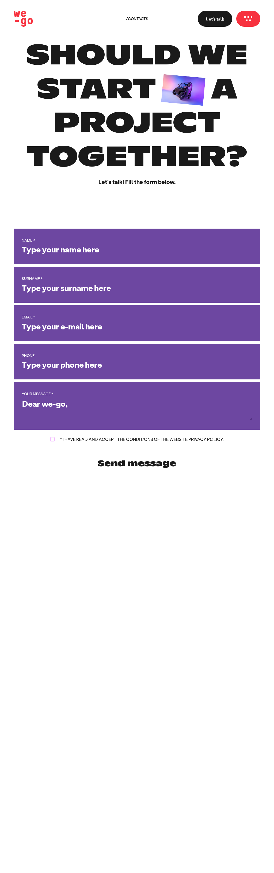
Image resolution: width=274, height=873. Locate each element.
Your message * (37, 393)
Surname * (32, 278)
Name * (28, 240)
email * (28, 317)
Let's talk (215, 19)
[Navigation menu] (248, 19)
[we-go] (23, 19)
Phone (28, 355)
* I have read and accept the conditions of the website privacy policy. (141, 439)
